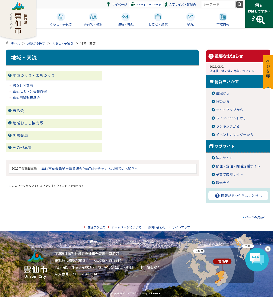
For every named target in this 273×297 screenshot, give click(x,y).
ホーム (15, 43)
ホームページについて (126, 227)
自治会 (18, 110)
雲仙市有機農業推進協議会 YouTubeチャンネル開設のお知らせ (89, 168)
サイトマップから (229, 109)
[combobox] (218, 4)
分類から (222, 101)
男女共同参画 (23, 85)
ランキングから (228, 126)
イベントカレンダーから (234, 134)
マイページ (119, 5)
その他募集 (22, 147)
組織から (222, 93)
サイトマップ (181, 227)
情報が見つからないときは (241, 195)
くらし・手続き (62, 43)
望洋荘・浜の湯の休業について (230, 71)
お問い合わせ (157, 227)
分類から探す (36, 43)
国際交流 (20, 135)
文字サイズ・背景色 (182, 5)
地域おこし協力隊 (28, 123)
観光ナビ (222, 182)
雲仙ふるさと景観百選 (30, 91)
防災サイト (224, 158)
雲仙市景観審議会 (26, 97)
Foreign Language (148, 4)
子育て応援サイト (229, 174)
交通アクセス (96, 227)
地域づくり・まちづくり (34, 75)
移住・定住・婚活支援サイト (238, 166)
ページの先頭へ (255, 217)
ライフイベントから (231, 118)
